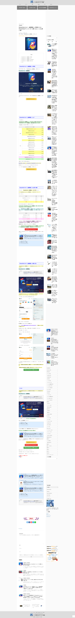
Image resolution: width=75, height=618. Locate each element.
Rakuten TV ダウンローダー (31, 145)
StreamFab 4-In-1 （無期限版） (24, 70)
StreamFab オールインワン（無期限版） (24, 222)
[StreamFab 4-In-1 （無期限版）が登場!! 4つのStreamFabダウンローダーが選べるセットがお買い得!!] (33, 522)
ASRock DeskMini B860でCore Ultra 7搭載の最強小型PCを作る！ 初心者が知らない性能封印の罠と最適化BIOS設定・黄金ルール (54, 83)
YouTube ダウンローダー (31, 138)
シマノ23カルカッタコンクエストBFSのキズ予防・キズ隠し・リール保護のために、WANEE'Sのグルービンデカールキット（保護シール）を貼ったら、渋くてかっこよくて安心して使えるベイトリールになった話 (54, 118)
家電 (32, 4)
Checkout (48, 491)
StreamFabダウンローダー (35, 163)
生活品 (38, 4)
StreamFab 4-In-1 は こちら (30, 169)
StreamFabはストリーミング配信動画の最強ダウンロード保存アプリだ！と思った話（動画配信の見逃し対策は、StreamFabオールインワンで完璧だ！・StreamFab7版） (54, 151)
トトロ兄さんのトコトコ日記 (39, 2)
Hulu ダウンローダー (31, 134)
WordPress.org (48, 516)
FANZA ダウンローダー (31, 153)
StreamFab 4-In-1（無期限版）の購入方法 (27, 60)
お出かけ (51, 4)
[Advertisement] (31, 17)
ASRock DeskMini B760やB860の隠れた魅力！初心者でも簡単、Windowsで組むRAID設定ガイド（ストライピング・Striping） (54, 249)
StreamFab (20, 124)
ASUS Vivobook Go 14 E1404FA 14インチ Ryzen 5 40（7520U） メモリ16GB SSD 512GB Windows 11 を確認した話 (54, 363)
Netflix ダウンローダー (31, 130)
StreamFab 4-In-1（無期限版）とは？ (26, 58)
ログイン (47, 513)
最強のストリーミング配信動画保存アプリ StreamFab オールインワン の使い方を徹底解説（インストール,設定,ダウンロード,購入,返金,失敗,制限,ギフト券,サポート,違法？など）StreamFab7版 (32, 596)
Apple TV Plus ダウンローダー (31, 136)
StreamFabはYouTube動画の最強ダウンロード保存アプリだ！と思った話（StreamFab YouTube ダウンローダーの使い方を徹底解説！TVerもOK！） (54, 217)
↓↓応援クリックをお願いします (23, 455)
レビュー (35, 132)
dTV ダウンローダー (31, 151)
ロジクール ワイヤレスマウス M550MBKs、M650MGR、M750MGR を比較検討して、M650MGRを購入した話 (54, 201)
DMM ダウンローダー (31, 149)
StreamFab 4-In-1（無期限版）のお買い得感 (27, 59)
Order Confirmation (49, 493)
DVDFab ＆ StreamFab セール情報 (26, 364)
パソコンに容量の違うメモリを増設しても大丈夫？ (54, 44)
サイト (20, 551)
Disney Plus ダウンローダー (29, 132)
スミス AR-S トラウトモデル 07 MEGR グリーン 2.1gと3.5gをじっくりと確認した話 (54, 264)
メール (20, 548)
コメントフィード (48, 515)
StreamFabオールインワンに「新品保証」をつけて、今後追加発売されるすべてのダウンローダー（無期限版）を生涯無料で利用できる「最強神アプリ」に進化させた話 (33, 587)
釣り (44, 4)
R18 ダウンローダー (31, 155)
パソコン (20, 4)
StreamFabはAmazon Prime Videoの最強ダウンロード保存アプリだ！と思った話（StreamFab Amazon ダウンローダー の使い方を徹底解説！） (54, 73)
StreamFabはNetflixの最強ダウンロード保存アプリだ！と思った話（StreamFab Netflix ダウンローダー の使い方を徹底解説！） (54, 349)
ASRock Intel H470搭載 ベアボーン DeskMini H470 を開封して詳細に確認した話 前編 (54, 257)
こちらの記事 (23, 420)
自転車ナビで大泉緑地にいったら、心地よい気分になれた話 (54, 286)
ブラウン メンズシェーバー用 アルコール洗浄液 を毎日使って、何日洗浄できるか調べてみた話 (54, 300)
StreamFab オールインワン (28, 157)
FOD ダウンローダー (31, 147)
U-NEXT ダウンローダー (31, 140)
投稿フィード (48, 514)
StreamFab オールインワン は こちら (31, 229)
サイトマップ (48, 496)
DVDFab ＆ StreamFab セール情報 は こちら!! (30, 369)
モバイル (26, 4)
